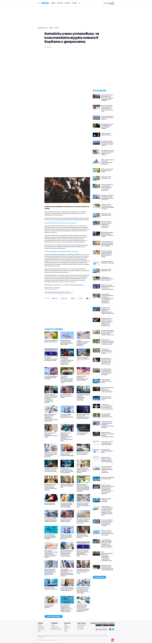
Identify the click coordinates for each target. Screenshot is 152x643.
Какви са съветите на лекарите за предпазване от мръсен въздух (50, 434)
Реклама (39, 635)
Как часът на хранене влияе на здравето (82, 453)
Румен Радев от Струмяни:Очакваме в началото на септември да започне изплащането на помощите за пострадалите (107, 298)
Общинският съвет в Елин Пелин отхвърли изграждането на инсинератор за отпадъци (107, 522)
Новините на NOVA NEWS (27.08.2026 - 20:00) (107, 478)
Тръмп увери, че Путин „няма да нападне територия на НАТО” (107, 443)
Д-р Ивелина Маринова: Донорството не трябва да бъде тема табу (67, 589)
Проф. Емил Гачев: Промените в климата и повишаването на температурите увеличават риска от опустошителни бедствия (107, 489)
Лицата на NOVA (54, 626)
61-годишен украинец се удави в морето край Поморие (107, 118)
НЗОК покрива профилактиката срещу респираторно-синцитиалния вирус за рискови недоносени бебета (51, 554)
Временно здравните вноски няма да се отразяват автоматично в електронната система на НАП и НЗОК (51, 418)
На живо (74, 3)
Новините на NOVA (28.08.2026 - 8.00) (106, 214)
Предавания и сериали (56, 628)
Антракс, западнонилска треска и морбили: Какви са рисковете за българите (83, 343)
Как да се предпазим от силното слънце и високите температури (67, 454)
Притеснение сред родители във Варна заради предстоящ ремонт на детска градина (106, 253)
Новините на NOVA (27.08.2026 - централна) (106, 500)
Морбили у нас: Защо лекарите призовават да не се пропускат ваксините (67, 536)
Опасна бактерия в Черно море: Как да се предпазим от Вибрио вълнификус (50, 536)
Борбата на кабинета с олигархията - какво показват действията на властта (107, 197)
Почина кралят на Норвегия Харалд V (106, 134)
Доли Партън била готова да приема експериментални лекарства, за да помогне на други (106, 361)
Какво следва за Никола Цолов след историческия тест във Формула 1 (107, 162)
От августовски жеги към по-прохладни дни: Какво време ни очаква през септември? (107, 243)
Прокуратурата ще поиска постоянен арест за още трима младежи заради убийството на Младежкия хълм (107, 322)
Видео (39, 630)
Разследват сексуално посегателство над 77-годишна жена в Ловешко (107, 152)
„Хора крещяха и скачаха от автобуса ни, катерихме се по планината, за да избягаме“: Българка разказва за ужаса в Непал (107, 511)
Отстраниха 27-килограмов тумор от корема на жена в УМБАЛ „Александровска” (67, 470)
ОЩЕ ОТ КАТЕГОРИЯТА (53, 616)
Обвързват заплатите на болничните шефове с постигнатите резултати (50, 454)
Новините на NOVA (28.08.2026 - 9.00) (106, 177)
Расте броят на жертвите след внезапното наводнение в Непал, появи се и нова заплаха (107, 310)
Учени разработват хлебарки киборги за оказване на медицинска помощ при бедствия (107, 424)
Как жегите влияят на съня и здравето (82, 433)
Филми (65, 630)
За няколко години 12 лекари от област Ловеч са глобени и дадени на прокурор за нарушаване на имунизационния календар (51, 398)
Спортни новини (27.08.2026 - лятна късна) (106, 381)
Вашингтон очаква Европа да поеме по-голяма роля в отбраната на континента (106, 224)
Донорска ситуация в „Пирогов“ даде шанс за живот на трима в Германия (83, 470)
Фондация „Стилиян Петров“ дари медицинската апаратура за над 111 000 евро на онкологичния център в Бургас (67, 436)
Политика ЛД (89, 635)
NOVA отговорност (81, 624)
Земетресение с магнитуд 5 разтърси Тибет (107, 451)
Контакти (72, 635)
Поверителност (83, 635)
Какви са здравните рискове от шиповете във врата (83, 536)
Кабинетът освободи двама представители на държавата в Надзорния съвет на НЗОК (83, 553)
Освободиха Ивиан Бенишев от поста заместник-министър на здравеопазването (107, 567)
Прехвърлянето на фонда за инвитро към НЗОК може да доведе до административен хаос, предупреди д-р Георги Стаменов (83, 488)
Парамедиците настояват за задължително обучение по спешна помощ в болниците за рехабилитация (67, 361)
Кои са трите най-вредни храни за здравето (49, 606)
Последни (40, 624)
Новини (53, 3)
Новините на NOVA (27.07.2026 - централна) (50, 588)
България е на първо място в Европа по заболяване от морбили (67, 416)
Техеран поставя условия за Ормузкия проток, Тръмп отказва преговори (107, 206)
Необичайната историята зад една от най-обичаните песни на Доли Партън (107, 406)
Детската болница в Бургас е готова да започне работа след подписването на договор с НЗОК (50, 572)
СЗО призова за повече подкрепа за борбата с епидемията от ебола (50, 520)
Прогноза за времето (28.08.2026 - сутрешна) (107, 262)
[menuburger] (38, 3)
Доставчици (68, 635)
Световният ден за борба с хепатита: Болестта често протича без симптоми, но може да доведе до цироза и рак (83, 608)
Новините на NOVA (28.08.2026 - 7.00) (106, 270)
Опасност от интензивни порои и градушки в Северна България (106, 351)
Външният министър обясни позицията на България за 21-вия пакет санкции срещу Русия (107, 108)
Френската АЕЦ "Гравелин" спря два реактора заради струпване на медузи (107, 459)
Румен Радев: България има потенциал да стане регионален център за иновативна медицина (50, 487)
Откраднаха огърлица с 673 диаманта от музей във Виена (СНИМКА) (107, 126)
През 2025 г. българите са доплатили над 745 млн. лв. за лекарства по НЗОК (83, 505)
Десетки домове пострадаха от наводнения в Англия (106, 415)
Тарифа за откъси (62, 635)
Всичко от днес (41, 626)
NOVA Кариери (80, 626)
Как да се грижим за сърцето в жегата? (49, 503)
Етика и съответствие (103, 635)
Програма (60, 3)
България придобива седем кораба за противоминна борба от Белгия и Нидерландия (107, 469)
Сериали (66, 628)
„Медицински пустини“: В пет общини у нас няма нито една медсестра (50, 470)
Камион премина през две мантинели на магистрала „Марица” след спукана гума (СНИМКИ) (107, 97)
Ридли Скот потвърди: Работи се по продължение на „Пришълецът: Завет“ (107, 389)
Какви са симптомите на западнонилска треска (51, 341)
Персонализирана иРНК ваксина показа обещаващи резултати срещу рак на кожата (83, 416)
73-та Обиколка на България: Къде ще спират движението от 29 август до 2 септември (106, 371)
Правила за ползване (95, 635)
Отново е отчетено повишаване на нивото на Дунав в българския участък (107, 143)
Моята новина (41, 628)
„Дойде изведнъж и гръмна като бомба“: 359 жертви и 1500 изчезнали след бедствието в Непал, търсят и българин (107, 543)
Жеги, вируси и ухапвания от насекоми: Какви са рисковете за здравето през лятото (83, 520)
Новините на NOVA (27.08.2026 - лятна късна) (106, 398)
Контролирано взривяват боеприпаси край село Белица (107, 279)
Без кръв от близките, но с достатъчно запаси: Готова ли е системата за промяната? (107, 187)
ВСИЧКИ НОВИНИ (99, 577)
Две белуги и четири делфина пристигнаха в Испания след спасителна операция (107, 287)
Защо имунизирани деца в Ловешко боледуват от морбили (50, 377)
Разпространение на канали (53, 635)
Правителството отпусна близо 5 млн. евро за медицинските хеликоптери (67, 342)
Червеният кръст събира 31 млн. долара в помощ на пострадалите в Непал (107, 434)
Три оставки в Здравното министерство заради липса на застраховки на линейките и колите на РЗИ (67, 379)
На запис (67, 3)
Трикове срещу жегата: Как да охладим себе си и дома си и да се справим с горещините (107, 332)
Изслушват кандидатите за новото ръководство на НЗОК (51, 359)
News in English (80, 628)
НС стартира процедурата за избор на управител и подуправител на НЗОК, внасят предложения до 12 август (67, 572)
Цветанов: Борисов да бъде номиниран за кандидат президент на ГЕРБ (107, 234)
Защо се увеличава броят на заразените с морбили (67, 396)
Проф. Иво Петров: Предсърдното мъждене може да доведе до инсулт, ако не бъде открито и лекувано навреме (66, 608)
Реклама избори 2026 (45, 635)
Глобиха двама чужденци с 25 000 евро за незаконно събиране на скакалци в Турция (107, 342)
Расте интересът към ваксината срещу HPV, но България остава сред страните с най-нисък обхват (83, 590)
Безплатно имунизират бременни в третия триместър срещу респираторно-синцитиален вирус (67, 553)
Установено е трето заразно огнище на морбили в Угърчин (66, 520)
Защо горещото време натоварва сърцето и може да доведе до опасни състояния (67, 505)
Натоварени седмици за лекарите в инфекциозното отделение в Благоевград (83, 397)
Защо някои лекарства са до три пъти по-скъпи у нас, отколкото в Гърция (83, 571)
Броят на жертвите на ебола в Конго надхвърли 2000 (67, 486)
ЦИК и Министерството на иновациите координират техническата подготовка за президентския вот (107, 556)
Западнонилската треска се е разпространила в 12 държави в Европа (82, 378)
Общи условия (77, 635)
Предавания (67, 626)
